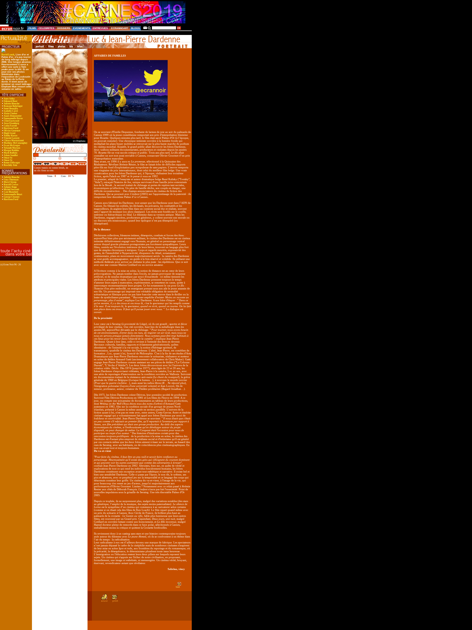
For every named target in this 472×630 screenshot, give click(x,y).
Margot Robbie (11, 150)
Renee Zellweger (12, 162)
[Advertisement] (15, 225)
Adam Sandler (11, 155)
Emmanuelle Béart (13, 194)
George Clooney (12, 197)
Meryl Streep (10, 182)
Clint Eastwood (11, 121)
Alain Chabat (10, 113)
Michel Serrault (11, 189)
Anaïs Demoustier (13, 116)
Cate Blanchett (11, 192)
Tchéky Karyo (10, 135)
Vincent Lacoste (11, 138)
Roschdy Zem (10, 165)
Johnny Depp (10, 187)
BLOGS (135, 28)
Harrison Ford (11, 128)
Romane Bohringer (13, 106)
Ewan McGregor (12, 145)
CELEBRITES (46, 28)
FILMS (32, 28)
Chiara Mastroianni (14, 140)
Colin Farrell (10, 126)
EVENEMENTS (81, 28)
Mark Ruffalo (10, 153)
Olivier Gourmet (12, 130)
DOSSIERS (63, 28)
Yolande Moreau (12, 148)
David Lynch (7, 54)
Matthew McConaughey (16, 143)
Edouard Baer (10, 101)
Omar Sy (8, 158)
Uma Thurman (11, 179)
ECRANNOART (119, 28)
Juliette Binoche (11, 103)
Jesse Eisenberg (11, 123)
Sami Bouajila (11, 108)
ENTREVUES (100, 28)
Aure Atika (9, 98)
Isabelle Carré (11, 111)
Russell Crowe (11, 184)
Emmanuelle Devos (13, 118)
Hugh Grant (9, 133)
